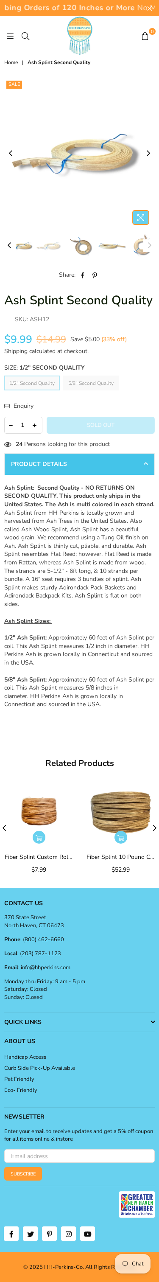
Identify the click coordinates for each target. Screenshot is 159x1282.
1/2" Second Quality (32, 383)
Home (11, 62)
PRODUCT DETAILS (39, 464)
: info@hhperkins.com (44, 967)
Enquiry (22, 406)
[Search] (25, 35)
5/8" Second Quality (91, 383)
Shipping (16, 351)
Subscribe (23, 1174)
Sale (14, 84)
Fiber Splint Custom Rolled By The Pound (39, 857)
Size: (44, 368)
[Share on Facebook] (82, 275)
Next (148, 153)
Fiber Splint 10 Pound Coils (120, 857)
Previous (10, 153)
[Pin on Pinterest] (95, 275)
